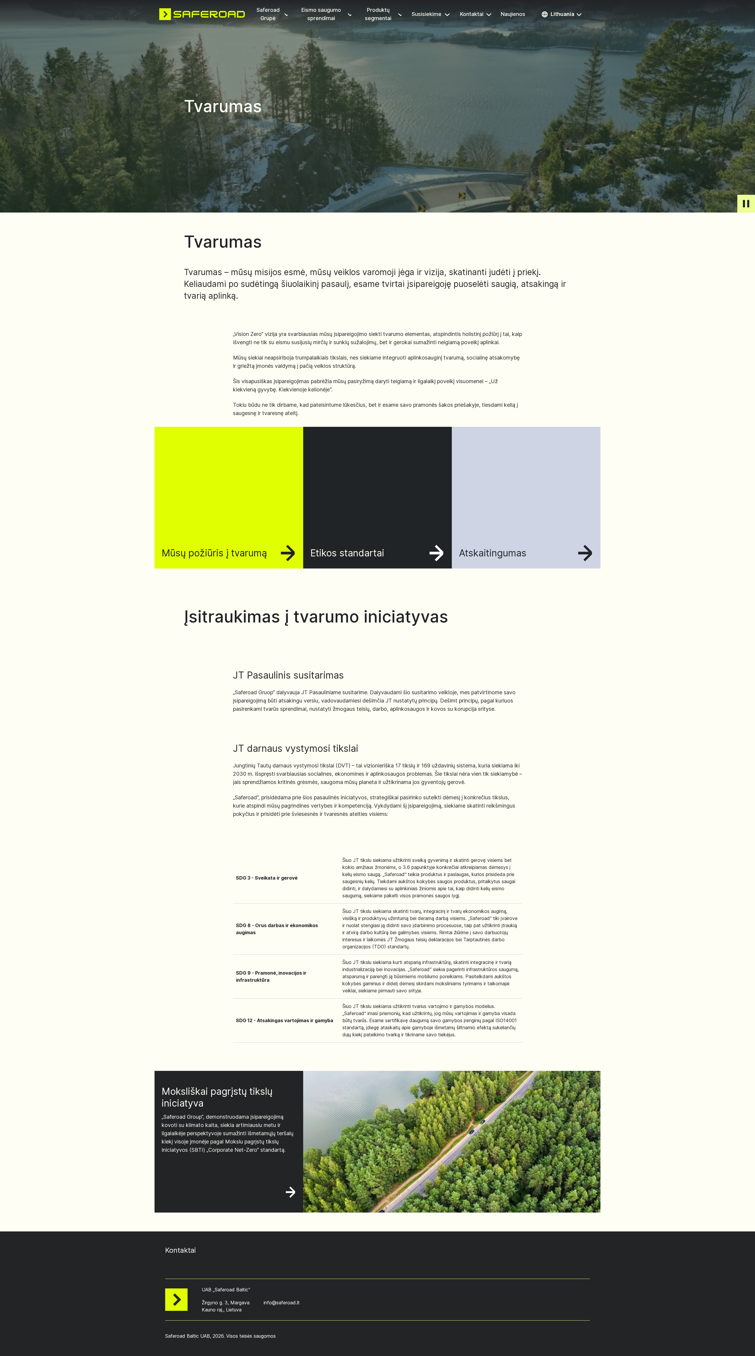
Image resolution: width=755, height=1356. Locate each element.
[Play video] (746, 204)
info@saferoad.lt (282, 1303)
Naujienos (514, 14)
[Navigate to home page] (202, 14)
